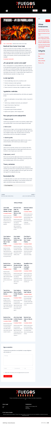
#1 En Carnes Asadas (8, 412)
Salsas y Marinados (41, 60)
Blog (39, 56)
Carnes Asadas (41, 58)
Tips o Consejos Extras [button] (9, 185)
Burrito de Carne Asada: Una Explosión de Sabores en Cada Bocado (17, 211)
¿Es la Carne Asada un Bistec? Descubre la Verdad (18, 319)
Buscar (39, 18)
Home (3, 406)
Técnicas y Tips (41, 63)
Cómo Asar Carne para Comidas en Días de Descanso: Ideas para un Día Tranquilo (44, 46)
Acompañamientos (41, 54)
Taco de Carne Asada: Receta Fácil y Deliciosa (7, 292)
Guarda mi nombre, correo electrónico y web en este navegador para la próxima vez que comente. (17, 372)
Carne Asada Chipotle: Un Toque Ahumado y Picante (7, 209)
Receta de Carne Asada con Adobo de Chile (28, 319)
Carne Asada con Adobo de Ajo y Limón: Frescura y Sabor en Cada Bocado (7, 240)
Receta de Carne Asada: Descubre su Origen (7, 265)
